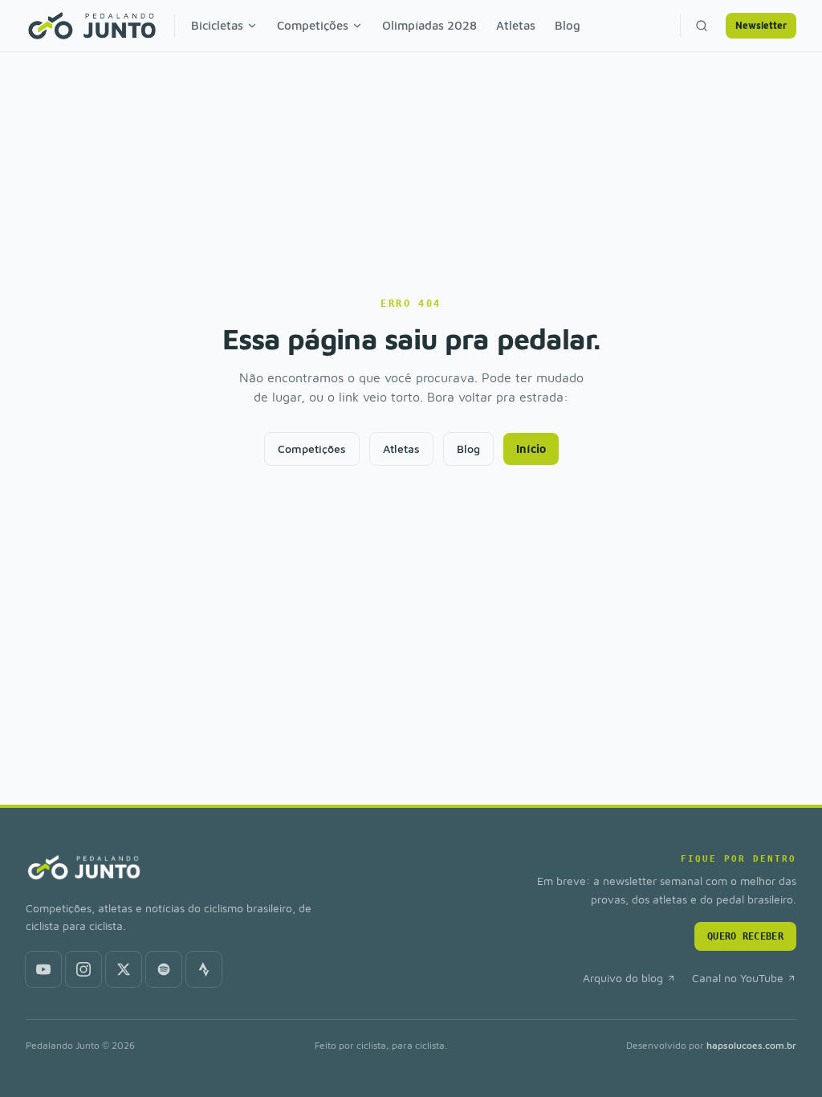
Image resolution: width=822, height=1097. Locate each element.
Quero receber (745, 936)
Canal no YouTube (737, 978)
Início (531, 448)
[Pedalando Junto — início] (92, 26)
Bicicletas (217, 25)
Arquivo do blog (623, 978)
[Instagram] (83, 969)
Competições (312, 25)
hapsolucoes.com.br (751, 1045)
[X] (123, 969)
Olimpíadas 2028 (429, 25)
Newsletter (761, 25)
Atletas (515, 25)
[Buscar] (701, 25)
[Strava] (204, 969)
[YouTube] (43, 969)
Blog (567, 25)
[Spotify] (163, 969)
